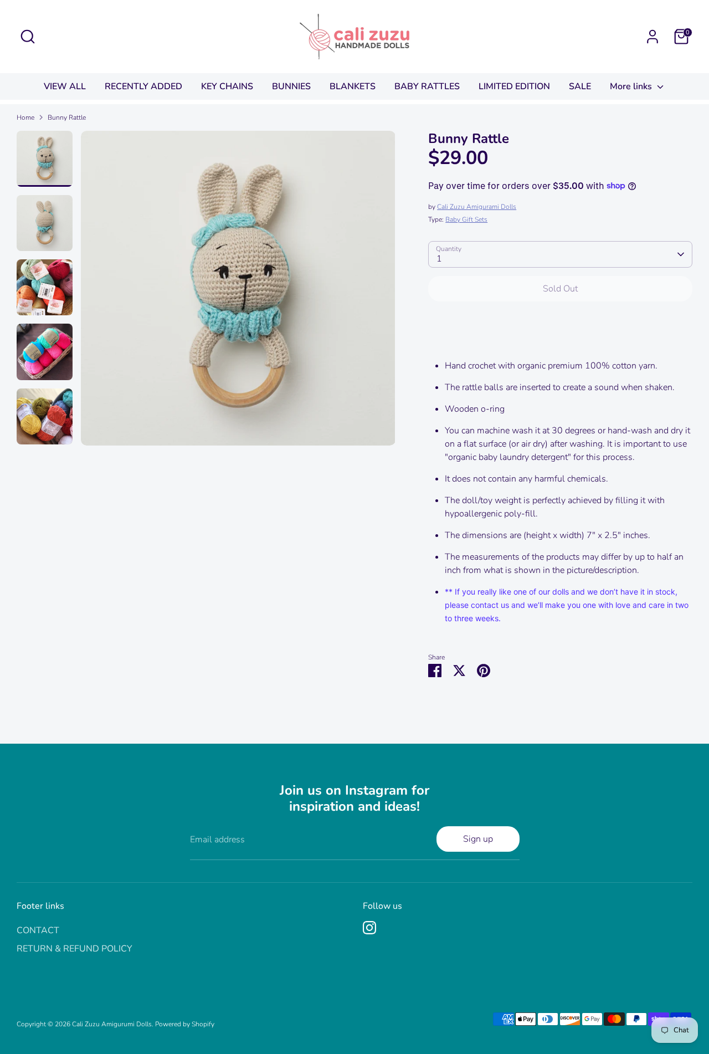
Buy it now (560, 322)
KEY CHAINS (227, 86)
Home (25, 117)
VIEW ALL (65, 86)
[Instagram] (369, 927)
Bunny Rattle (67, 117)
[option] (238, 292)
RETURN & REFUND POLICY (74, 949)
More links (632, 86)
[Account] (652, 36)
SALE (580, 86)
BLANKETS (353, 86)
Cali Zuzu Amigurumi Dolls (112, 1024)
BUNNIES (291, 86)
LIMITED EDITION (514, 86)
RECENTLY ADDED (143, 86)
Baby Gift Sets (466, 219)
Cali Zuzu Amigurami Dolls (476, 206)
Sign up (478, 839)
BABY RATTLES (427, 86)
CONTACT (38, 930)
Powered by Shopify (184, 1024)
